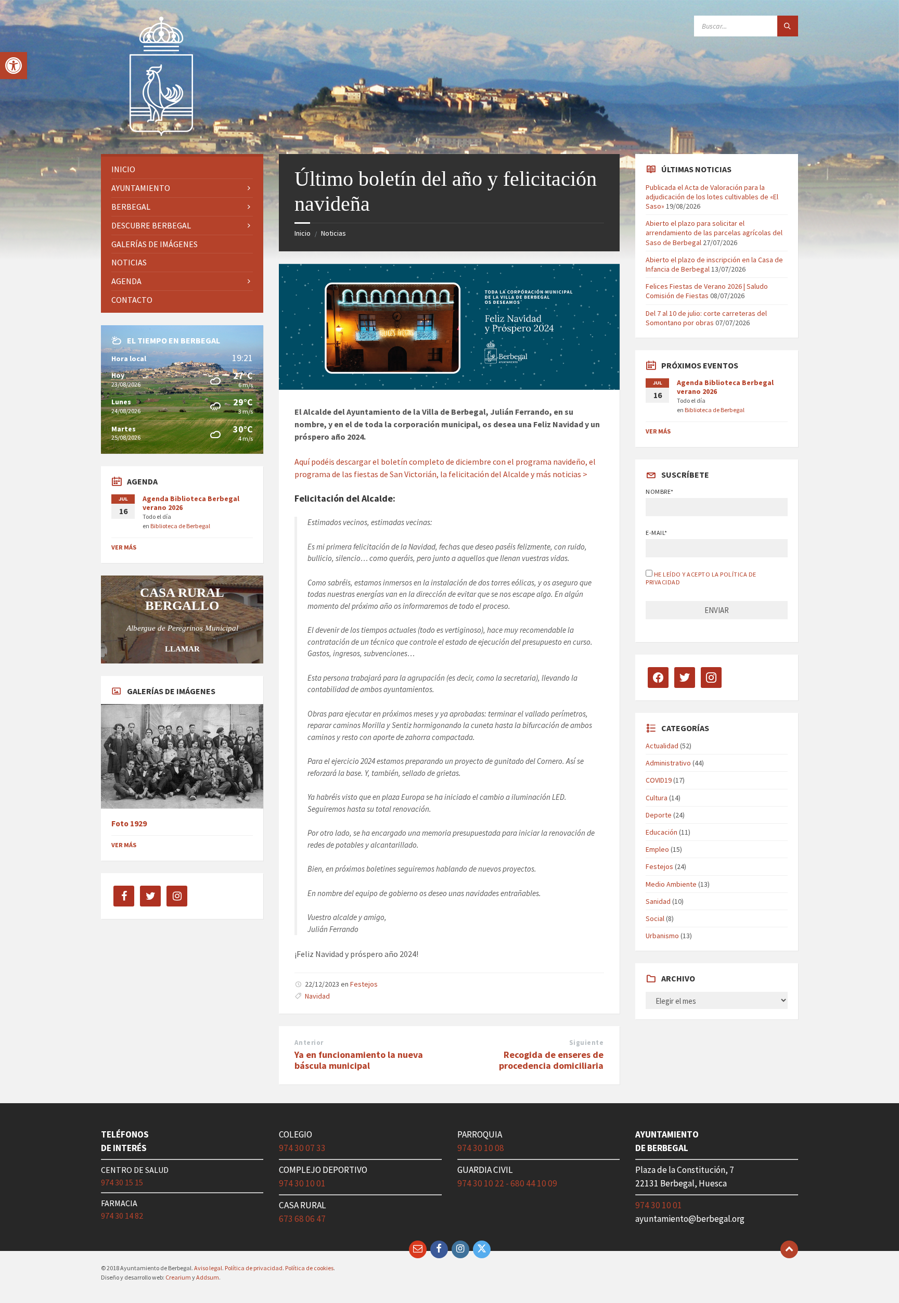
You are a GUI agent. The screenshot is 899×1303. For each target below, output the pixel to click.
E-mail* (656, 532)
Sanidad (658, 901)
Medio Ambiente (671, 884)
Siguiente (586, 1042)
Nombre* (659, 491)
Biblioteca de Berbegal (180, 526)
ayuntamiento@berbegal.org (689, 1218)
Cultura (656, 797)
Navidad (317, 996)
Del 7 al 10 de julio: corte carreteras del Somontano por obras (706, 318)
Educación (661, 832)
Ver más (123, 547)
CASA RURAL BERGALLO (182, 598)
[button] (13, 65)
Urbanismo (662, 935)
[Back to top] (789, 1249)
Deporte (659, 815)
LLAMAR (182, 649)
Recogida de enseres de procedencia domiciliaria (551, 1060)
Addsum (207, 1277)
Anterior (308, 1042)
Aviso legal (208, 1268)
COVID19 (659, 780)
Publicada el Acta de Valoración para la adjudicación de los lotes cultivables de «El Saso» (712, 197)
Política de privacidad (253, 1268)
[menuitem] (182, 169)
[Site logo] (161, 134)
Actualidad (662, 745)
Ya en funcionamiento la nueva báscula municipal (358, 1060)
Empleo (657, 849)
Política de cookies (309, 1268)
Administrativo (668, 763)
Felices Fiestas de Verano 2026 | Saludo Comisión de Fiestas (707, 291)
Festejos (364, 984)
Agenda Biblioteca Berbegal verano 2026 (191, 503)
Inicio (302, 233)
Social (655, 918)
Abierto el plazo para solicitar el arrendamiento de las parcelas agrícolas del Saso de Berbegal (714, 233)
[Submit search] (787, 26)
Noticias (333, 233)
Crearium (178, 1277)
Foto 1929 (129, 823)
